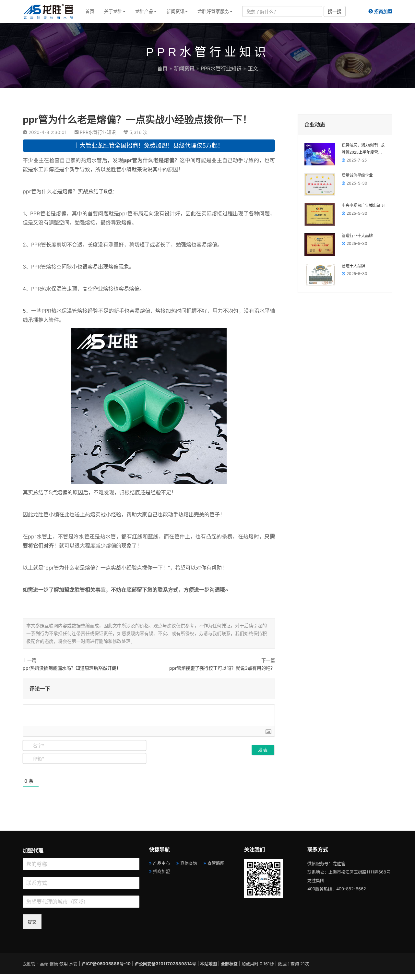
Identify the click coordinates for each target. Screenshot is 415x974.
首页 (89, 11)
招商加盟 (161, 871)
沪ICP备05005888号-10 (106, 963)
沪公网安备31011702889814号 (165, 963)
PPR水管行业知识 (221, 68)
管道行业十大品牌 (357, 236)
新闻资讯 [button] (175, 11)
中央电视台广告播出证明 (363, 205)
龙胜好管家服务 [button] (213, 11)
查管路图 (216, 863)
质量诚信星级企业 (357, 175)
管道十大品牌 (353, 266)
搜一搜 (334, 11)
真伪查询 (188, 863)
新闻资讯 (184, 68)
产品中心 (161, 863)
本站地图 (208, 963)
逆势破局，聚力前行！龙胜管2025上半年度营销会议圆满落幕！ (363, 149)
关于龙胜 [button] (113, 11)
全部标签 (229, 963)
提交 (32, 921)
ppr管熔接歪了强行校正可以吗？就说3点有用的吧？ (222, 668)
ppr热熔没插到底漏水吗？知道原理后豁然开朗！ (72, 668)
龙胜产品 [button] (144, 11)
